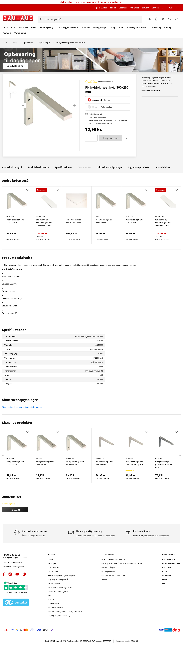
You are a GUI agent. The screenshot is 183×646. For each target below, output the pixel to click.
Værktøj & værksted (136, 27)
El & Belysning (46, 27)
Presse (51, 599)
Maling (165, 583)
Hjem (5, 42)
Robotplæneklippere (171, 563)
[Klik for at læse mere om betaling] (43, 630)
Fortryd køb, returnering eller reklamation (151, 535)
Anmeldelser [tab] (11, 497)
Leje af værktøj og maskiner (113, 559)
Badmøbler (167, 567)
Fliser (164, 579)
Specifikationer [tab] (14, 330)
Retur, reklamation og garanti (60, 587)
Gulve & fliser (9, 27)
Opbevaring (28, 42)
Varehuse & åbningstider (13, 566)
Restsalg (7, 33)
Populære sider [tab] (169, 554)
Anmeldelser (163, 167)
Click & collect (54, 571)
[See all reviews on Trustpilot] (16, 585)
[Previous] (23, 105)
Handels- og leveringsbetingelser (62, 575)
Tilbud (113, 7)
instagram (10, 574)
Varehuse (123, 7)
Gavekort (106, 579)
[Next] (74, 105)
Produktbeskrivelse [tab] (17, 257)
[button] (15, 509)
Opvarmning (155, 27)
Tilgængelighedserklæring (59, 615)
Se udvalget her (15, 66)
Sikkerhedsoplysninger (110, 167)
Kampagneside (168, 559)
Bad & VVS (23, 27)
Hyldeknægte (44, 42)
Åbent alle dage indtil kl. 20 (33, 535)
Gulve (164, 571)
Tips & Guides (100, 7)
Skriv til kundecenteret (12, 562)
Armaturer (166, 575)
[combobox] (90, 19)
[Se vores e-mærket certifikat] (16, 603)
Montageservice (109, 571)
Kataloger (52, 563)
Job (164, 7)
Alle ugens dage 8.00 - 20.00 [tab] (15, 556)
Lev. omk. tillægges (13, 239)
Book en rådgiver (109, 567)
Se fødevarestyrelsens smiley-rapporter (65, 611)
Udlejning (134, 7)
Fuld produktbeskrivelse (151, 90)
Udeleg (167, 27)
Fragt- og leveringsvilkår (58, 579)
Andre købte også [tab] (15, 180)
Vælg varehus (106, 107)
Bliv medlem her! (115, 2)
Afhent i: (96, 106)
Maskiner (86, 27)
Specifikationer (63, 167)
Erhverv (145, 7)
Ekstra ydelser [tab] (108, 554)
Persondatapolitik (55, 607)
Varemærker (20, 33)
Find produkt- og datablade (113, 575)
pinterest (24, 574)
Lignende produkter (139, 167)
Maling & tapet (100, 27)
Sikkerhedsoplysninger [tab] (20, 400)
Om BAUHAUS (53, 603)
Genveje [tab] (51, 554)
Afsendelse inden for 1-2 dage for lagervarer (95, 535)
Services (155, 7)
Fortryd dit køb (54, 583)
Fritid (121, 27)
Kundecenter (174, 7)
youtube (17, 574)
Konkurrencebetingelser (58, 591)
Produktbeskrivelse (38, 167)
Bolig (113, 27)
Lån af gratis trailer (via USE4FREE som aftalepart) (122, 563)
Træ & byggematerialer (67, 27)
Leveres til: (97, 99)
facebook (4, 574)
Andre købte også (12, 167)
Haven (34, 27)
